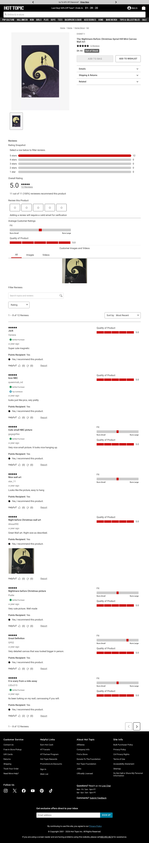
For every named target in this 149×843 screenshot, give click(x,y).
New (32, 19)
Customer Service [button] (13, 739)
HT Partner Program (49, 754)
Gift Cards (8, 754)
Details (82, 69)
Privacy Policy (119, 749)
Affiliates (81, 745)
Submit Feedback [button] (98, 798)
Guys (53, 19)
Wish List (44, 774)
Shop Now (84, 2)
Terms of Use (119, 759)
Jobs (79, 768)
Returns (7, 759)
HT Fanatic (45, 749)
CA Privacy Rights (121, 754)
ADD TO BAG (95, 58)
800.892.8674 (106, 837)
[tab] (16, 121)
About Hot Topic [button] (86, 739)
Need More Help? (11, 773)
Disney (80, 34)
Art (88, 28)
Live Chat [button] (106, 785)
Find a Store (82, 754)
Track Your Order (11, 768)
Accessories (90, 19)
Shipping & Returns (88, 75)
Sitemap (117, 768)
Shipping (7, 764)
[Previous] (33, 2)
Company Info (83, 749)
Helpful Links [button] (47, 739)
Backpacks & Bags (73, 19)
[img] (5, 791)
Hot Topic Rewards (48, 759)
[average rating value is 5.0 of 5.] (83, 45)
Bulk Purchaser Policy (123, 745)
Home (100, 19)
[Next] (116, 2)
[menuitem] (144, 8)
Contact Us (8, 745)
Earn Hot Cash (46, 745)
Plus (46, 19)
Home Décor (79, 28)
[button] (132, 8)
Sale (144, 19)
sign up (106, 815)
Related (82, 81)
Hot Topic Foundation (86, 764)
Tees (60, 19)
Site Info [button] (118, 739)
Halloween (22, 19)
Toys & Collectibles (130, 19)
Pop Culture (8, 19)
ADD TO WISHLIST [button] (128, 58)
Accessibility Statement (123, 764)
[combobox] (74, 14)
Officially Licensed (85, 773)
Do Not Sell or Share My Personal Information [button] (128, 774)
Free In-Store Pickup (12, 749)
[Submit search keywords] (5, 14)
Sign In (43, 769)
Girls (38, 19)
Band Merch (111, 19)
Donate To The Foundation (89, 759)
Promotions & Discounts (51, 764)
